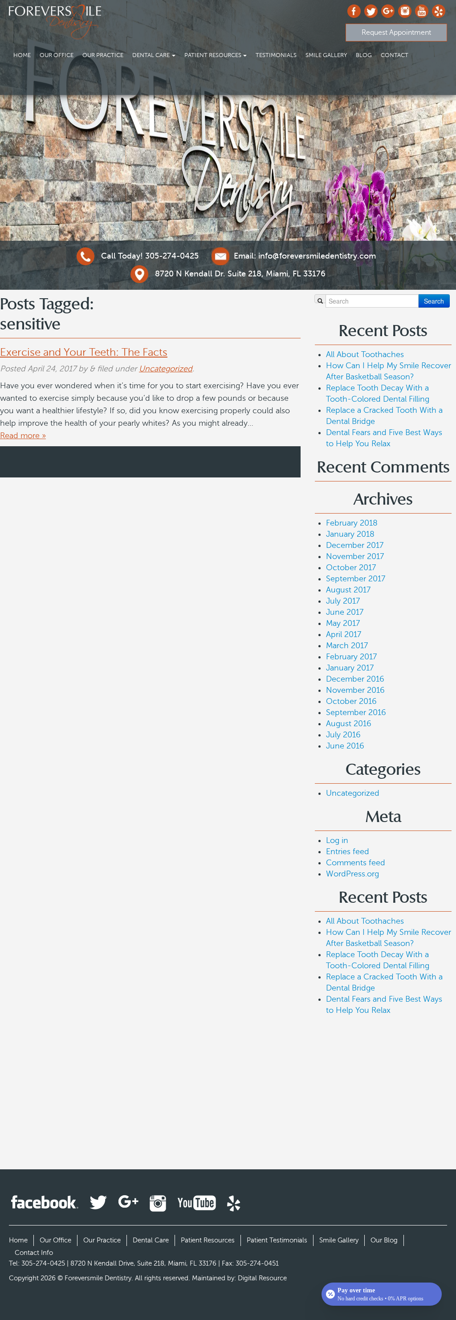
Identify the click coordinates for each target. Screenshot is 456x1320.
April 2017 (343, 634)
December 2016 (355, 678)
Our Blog (384, 1240)
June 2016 (345, 745)
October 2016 (351, 701)
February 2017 (351, 656)
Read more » (23, 435)
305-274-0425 (150, 255)
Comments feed (355, 862)
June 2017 (344, 612)
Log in (337, 840)
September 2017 (355, 578)
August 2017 (348, 589)
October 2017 (351, 567)
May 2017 (343, 623)
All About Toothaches (365, 354)
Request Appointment (396, 33)
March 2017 (347, 645)
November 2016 (355, 690)
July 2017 (343, 600)
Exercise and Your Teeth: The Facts (83, 352)
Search (434, 300)
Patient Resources (212, 55)
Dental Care (151, 55)
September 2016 (356, 712)
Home (22, 55)
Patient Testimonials (277, 1240)
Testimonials (276, 55)
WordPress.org (352, 873)
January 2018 (350, 534)
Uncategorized (165, 368)
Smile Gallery (326, 55)
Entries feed (347, 851)
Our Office (56, 55)
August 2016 (348, 723)
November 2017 (355, 556)
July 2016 (343, 734)
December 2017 (354, 545)
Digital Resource (262, 1278)
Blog (364, 55)
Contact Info (34, 1252)
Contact (394, 55)
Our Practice (102, 55)
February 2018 (352, 522)
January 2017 (350, 667)
